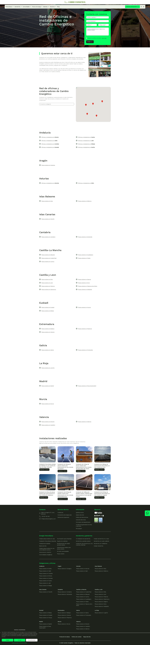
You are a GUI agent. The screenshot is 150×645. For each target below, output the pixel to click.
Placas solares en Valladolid (85, 289)
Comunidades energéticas (45, 554)
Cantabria (60, 589)
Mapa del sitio (87, 636)
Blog (58, 6)
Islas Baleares (98, 566)
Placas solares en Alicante (47, 421)
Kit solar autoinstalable (63, 551)
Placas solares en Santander (85, 236)
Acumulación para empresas (64, 538)
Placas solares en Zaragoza (48, 165)
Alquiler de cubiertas (62, 541)
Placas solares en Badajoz (47, 328)
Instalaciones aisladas (44, 543)
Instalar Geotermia (98, 546)
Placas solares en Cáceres (47, 332)
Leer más (104, 38)
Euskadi (41, 610)
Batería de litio (42, 546)
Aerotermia (17, 6)
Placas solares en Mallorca (84, 201)
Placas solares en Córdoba (46, 573)
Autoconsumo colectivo (45, 552)
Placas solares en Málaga (45, 585)
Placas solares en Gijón (82, 571)
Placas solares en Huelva (45, 580)
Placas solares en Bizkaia (47, 310)
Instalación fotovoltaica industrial (47, 541)
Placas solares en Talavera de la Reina (87, 286)
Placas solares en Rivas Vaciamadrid (87, 385)
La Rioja (97, 610)
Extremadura (61, 610)
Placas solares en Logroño (47, 367)
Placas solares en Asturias (82, 568)
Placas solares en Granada (46, 578)
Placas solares (60, 553)
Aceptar (7, 640)
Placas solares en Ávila (47, 279)
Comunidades (26, 6)
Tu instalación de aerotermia (83, 538)
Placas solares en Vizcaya (84, 307)
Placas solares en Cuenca (47, 261)
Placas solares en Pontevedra (85, 350)
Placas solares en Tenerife (47, 219)
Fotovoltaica (9, 6)
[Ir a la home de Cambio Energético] (75, 2)
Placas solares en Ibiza (47, 201)
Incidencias (60, 512)
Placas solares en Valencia (84, 421)
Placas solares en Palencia (48, 286)
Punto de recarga (36, 6)
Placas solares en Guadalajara (85, 254)
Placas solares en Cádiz (45, 571)
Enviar (89, 41)
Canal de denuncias (81, 519)
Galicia (78, 610)
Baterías (45, 6)
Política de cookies (15, 642)
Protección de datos (64, 636)
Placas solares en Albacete (48, 254)
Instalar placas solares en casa (47, 538)
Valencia (78, 621)
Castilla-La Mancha (81, 589)
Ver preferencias (31, 640)
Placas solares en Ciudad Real (48, 258)
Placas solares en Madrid (47, 385)
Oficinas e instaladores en (50, 137)
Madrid (41, 621)
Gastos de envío (80, 515)
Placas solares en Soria (84, 282)
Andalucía (41, 566)
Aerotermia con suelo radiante (101, 541)
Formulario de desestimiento (83, 522)
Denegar (19, 640)
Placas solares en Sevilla (45, 568)
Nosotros (52, 6)
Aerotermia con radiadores (100, 543)
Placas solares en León (47, 282)
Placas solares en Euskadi (47, 307)
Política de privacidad (23, 642)
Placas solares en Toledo (84, 258)
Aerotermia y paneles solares (83, 541)
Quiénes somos (80, 512)
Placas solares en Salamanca (48, 289)
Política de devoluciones (82, 517)
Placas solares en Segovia (84, 279)
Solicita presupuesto (131, 6)
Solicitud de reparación (63, 517)
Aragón (59, 566)
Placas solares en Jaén (45, 583)
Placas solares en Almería (45, 575)
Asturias (78, 566)
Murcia (59, 621)
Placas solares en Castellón (48, 425)
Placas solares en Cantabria (48, 236)
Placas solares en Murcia (47, 403)
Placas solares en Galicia (47, 350)
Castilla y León (98, 589)
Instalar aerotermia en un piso (101, 538)
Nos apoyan (79, 528)
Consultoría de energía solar (65, 515)
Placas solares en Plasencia (85, 328)
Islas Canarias (42, 589)
